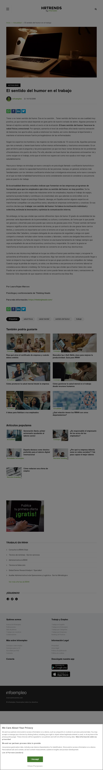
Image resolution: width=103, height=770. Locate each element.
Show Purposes (35, 766)
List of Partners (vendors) (12, 753)
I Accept (35, 759)
